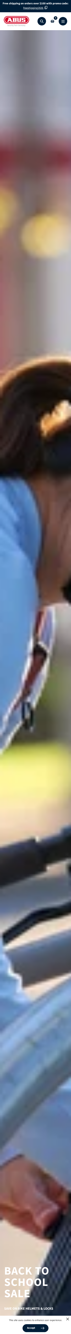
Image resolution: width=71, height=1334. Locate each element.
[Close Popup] (67, 1319)
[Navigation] (63, 21)
